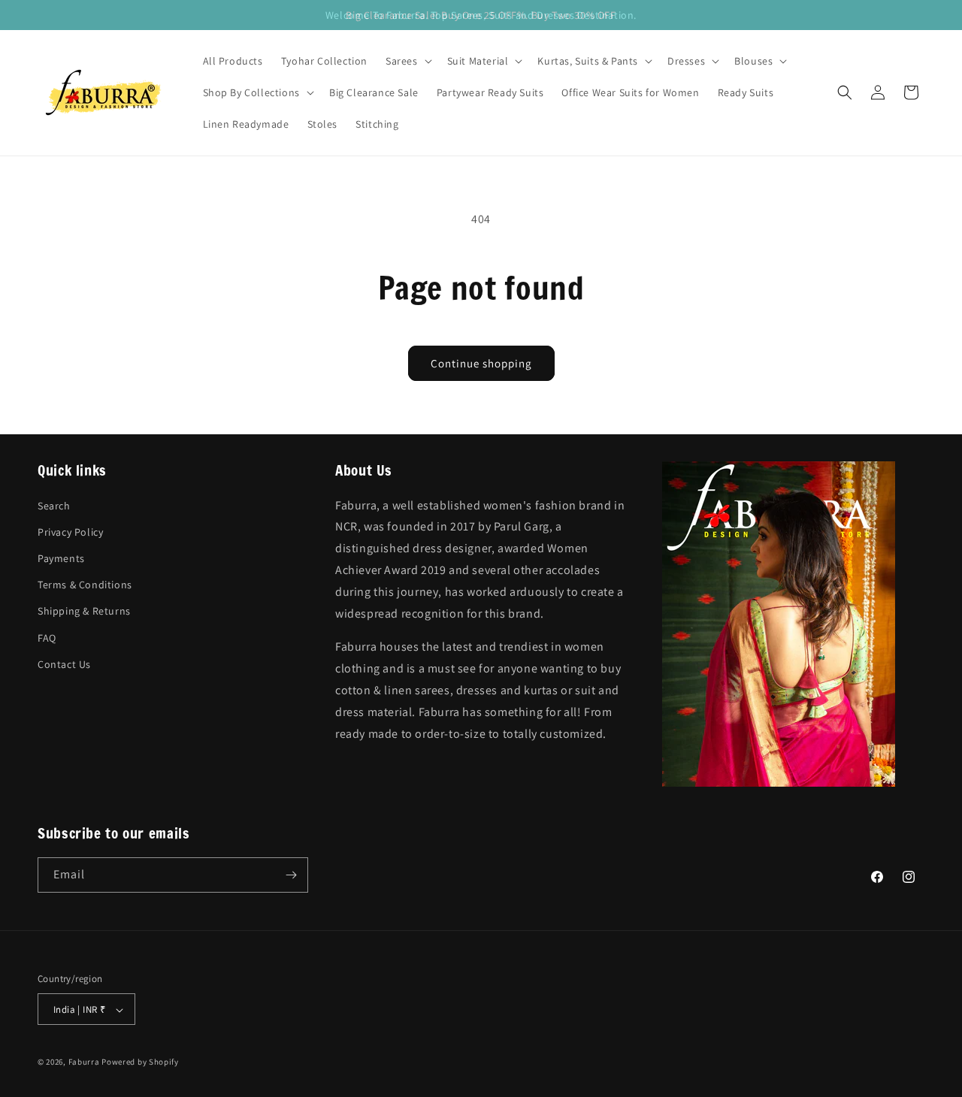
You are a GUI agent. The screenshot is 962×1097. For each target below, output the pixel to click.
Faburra (84, 1062)
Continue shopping (481, 363)
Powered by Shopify (140, 1062)
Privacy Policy (70, 531)
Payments (61, 557)
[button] (407, 61)
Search (54, 505)
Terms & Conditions (85, 584)
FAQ (47, 637)
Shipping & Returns (84, 611)
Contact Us (64, 663)
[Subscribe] (290, 875)
